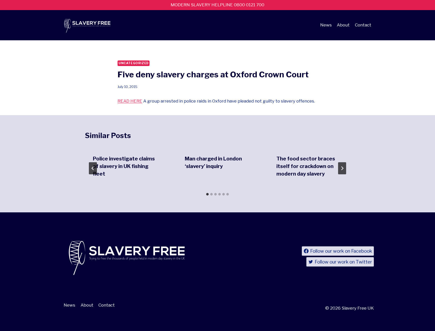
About (343, 24)
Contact (363, 24)
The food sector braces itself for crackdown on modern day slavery (305, 166)
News (326, 24)
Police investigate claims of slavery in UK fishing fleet (124, 166)
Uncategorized (134, 63)
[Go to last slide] (93, 168)
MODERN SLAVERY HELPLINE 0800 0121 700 (217, 4)
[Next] (342, 168)
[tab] (207, 194)
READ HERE (130, 101)
